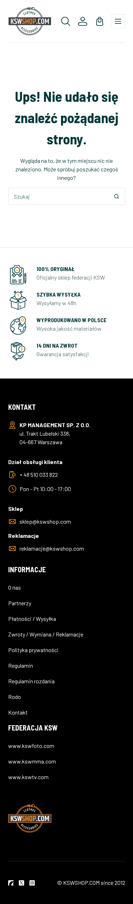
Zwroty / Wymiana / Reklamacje (45, 634)
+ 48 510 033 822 (39, 474)
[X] (21, 883)
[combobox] (59, 196)
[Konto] (82, 21)
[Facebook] (10, 883)
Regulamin (20, 665)
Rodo (14, 696)
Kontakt (18, 712)
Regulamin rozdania (31, 681)
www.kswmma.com (32, 761)
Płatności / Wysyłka (32, 618)
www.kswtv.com (28, 776)
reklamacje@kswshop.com (52, 548)
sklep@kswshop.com (45, 521)
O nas (14, 587)
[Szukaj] (65, 21)
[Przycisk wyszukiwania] (117, 196)
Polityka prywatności (33, 649)
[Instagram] (32, 883)
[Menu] (118, 21)
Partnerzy (19, 603)
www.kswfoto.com (31, 745)
